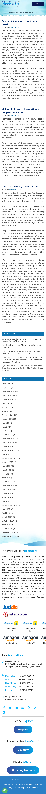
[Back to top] (41, 791)
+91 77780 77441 (26, 683)
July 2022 (6, 509)
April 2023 (6, 478)
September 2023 (9, 458)
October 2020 (8, 521)
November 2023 (9, 450)
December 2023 (9, 446)
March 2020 (7, 529)
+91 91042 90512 (26, 690)
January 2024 (8, 443)
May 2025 (6, 407)
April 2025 (6, 411)
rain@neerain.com (13, 697)
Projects (23, 729)
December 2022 (9, 493)
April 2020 (6, 525)
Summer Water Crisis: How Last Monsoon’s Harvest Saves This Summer (21, 340)
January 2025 (8, 419)
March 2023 (7, 482)
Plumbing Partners (23, 770)
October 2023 (8, 454)
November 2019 (9, 537)
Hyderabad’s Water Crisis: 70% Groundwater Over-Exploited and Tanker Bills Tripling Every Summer (22, 368)
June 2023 (6, 470)
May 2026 (6, 388)
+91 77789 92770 (26, 676)
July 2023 (6, 466)
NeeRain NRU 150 (30, 629)
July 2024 (6, 423)
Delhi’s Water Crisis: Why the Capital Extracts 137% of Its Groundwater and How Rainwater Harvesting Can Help (22, 359)
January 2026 (8, 396)
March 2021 (7, 517)
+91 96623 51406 (26, 679)
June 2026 (6, 384)
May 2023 (6, 474)
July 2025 (6, 403)
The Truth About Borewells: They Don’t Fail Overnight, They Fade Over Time (21, 352)
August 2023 (7, 462)
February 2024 (8, 439)
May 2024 (6, 431)
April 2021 (6, 513)
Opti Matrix (33, 788)
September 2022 (9, 505)
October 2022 (8, 501)
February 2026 (8, 392)
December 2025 (9, 399)
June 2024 (6, 427)
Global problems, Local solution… (21, 186)
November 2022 (9, 497)
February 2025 (8, 415)
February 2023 (8, 486)
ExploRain (38, 4)
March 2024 (7, 435)
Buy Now (23, 749)
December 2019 (9, 533)
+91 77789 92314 (26, 687)
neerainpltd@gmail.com (16, 699)
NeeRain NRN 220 (11, 629)
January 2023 (8, 490)
